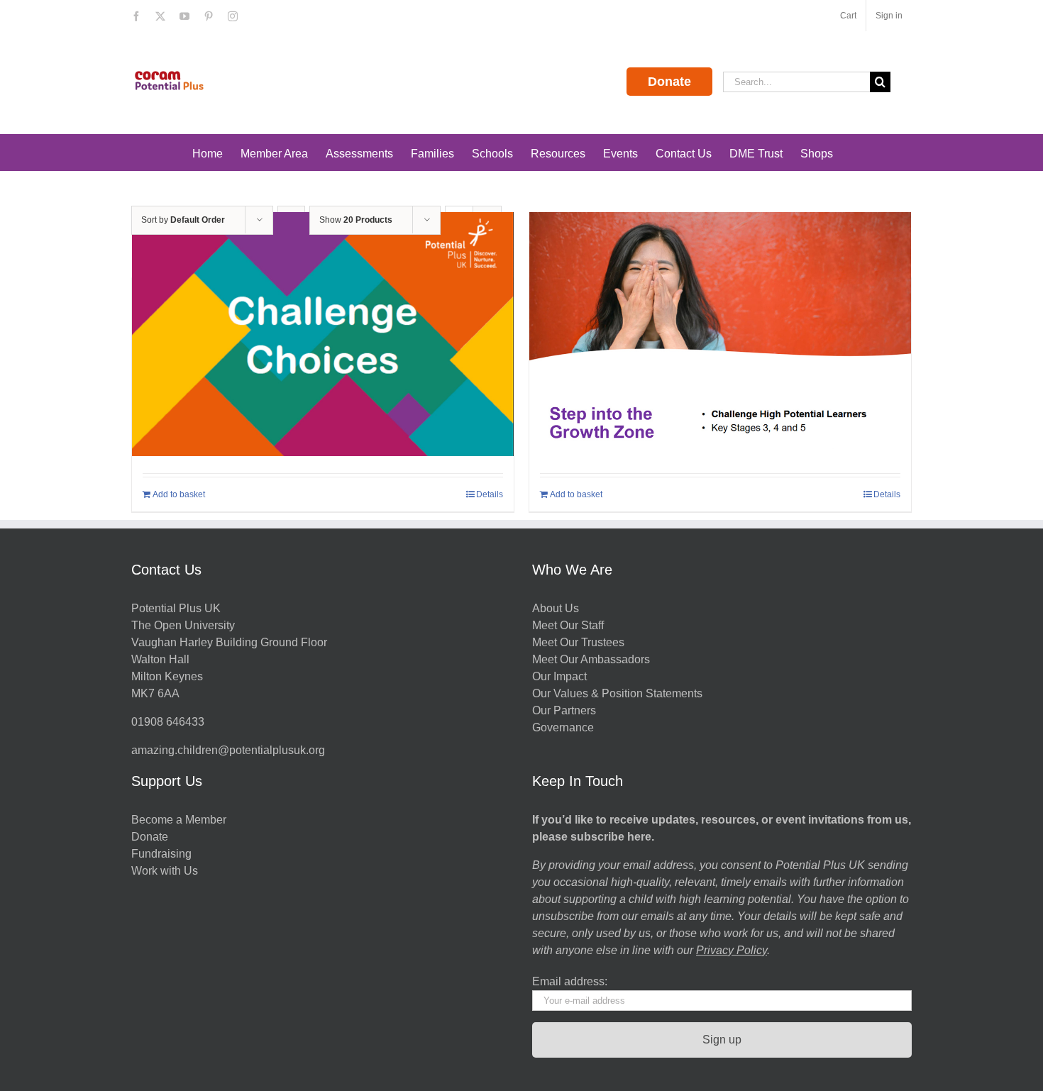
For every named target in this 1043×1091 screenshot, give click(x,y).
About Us (555, 608)
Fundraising (161, 854)
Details (489, 494)
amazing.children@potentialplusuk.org (228, 750)
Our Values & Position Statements (617, 693)
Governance (563, 727)
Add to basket (179, 494)
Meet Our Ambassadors (591, 659)
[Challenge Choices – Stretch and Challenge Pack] (323, 339)
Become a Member (178, 820)
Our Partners (564, 710)
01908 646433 (167, 722)
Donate (669, 81)
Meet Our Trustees (578, 642)
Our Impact (561, 676)
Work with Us (164, 871)
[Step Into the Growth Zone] (720, 339)
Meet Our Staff (568, 625)
